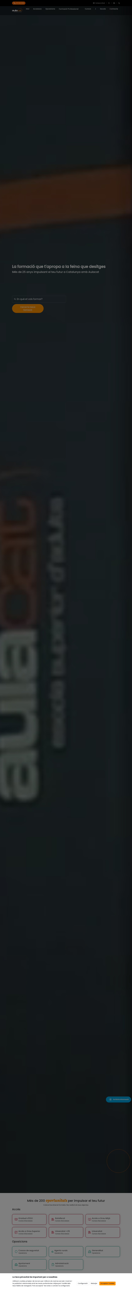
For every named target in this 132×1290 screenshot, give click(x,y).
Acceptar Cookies (107, 1283)
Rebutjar (94, 1283)
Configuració (83, 1283)
